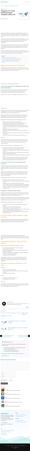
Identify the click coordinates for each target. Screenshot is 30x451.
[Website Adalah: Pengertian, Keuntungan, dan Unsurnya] (10, 312)
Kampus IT (17, 447)
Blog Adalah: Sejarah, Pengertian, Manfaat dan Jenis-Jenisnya (13, 402)
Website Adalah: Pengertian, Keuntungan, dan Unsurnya (13, 394)
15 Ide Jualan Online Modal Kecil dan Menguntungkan (12, 406)
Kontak (9, 445)
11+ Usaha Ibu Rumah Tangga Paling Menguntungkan (12, 390)
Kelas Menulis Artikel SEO (19, 416)
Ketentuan (15, 445)
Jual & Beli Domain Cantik (19, 420)
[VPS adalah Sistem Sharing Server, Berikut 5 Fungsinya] (4, 323)
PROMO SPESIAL (23, 445)
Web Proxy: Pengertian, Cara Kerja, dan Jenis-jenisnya (12, 398)
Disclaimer (11, 445)
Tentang (6, 445)
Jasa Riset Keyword (4, 433)
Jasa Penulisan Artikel (4, 434)
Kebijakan (18, 445)
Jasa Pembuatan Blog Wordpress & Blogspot (7, 430)
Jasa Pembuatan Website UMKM (5, 431)
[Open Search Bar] (26, 2)
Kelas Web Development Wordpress (21, 414)
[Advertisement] (15, 26)
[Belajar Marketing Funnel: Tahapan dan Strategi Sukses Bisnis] (4, 329)
